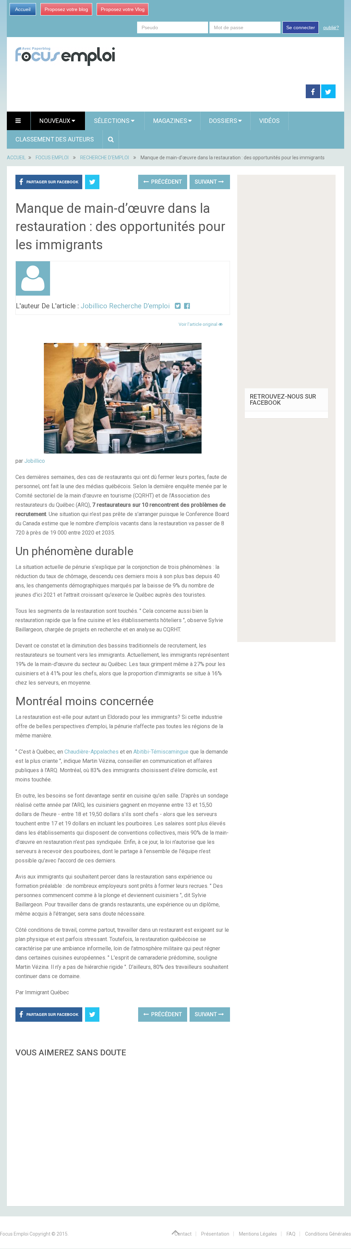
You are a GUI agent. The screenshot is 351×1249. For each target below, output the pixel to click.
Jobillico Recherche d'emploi (125, 306)
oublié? (331, 27)
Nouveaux (55, 120)
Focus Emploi (14, 1234)
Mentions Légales (258, 1234)
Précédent (166, 182)
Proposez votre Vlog (123, 9)
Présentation (215, 1234)
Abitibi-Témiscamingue (161, 751)
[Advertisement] (122, 1129)
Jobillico (34, 461)
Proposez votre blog (66, 9)
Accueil (23, 9)
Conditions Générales (328, 1234)
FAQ (291, 1234)
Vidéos (269, 120)
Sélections (112, 120)
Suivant (206, 182)
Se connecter (300, 27)
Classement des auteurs (54, 139)
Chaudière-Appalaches (91, 751)
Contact (183, 1234)
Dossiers (223, 120)
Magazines (170, 120)
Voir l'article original (198, 324)
